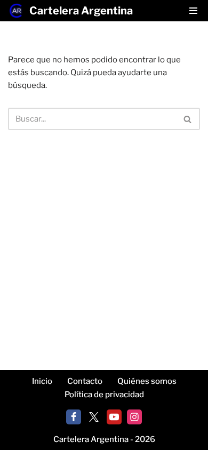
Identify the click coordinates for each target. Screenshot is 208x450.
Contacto (84, 381)
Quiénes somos (147, 381)
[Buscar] (188, 119)
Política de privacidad (104, 394)
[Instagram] (134, 416)
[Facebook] (73, 416)
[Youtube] (114, 416)
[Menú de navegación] (193, 11)
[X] (93, 416)
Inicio (42, 381)
